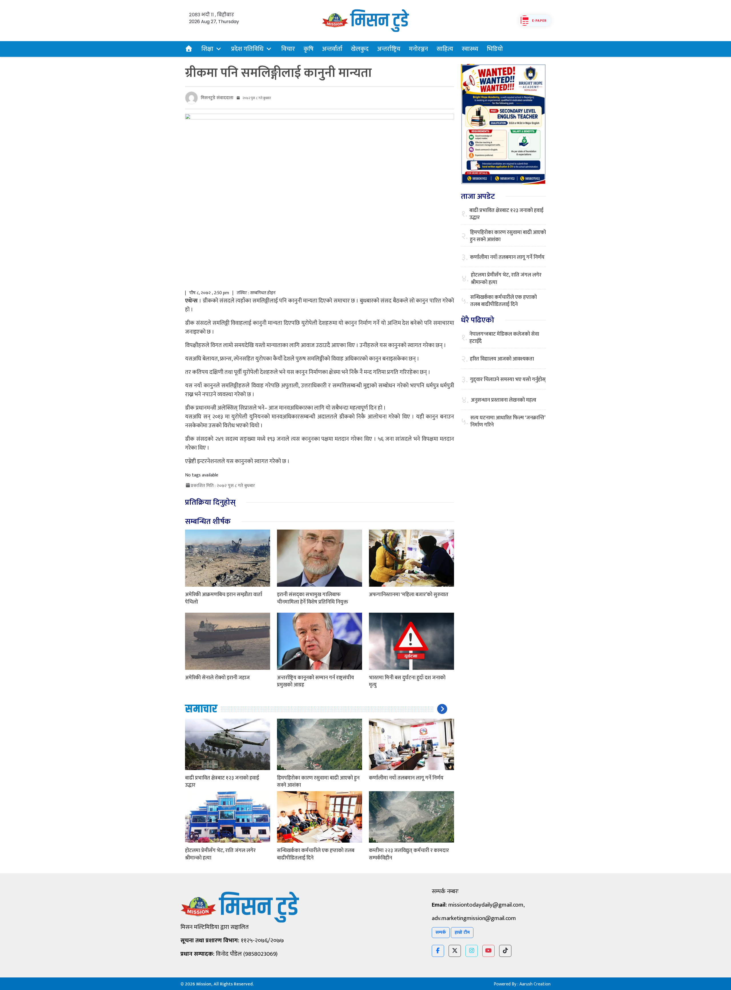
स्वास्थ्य (470, 49)
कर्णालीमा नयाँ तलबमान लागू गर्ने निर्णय (406, 778)
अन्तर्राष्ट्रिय (388, 49)
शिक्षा (207, 49)
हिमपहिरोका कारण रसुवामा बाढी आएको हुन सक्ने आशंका (318, 781)
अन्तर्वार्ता (332, 49)
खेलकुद (360, 49)
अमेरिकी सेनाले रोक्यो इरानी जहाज (217, 678)
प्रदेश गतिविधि (247, 49)
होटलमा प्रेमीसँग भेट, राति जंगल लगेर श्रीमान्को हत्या (220, 854)
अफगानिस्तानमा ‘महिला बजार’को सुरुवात (408, 594)
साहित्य (445, 49)
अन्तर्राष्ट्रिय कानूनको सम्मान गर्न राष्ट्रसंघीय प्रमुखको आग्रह (315, 681)
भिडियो (495, 49)
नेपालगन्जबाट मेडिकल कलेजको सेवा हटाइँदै (504, 338)
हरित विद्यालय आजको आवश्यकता (502, 359)
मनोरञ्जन (418, 49)
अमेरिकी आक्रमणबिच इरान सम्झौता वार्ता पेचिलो (223, 598)
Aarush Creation (535, 984)
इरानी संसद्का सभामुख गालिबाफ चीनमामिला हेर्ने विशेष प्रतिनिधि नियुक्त (312, 598)
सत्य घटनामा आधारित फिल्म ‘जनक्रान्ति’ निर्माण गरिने (507, 421)
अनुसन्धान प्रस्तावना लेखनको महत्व (503, 400)
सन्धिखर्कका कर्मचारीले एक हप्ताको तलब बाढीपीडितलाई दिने (315, 854)
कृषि (309, 49)
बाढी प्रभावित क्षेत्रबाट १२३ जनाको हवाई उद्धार (222, 781)
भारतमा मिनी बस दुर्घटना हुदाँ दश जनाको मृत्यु (407, 681)
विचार (288, 49)
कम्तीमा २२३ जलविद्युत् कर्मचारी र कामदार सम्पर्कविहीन (409, 854)
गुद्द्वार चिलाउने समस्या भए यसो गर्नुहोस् (508, 379)
